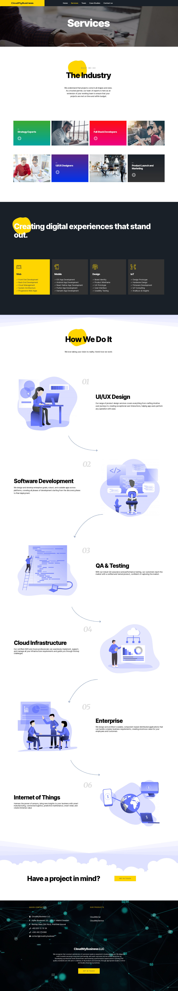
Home (65, 3)
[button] (125, 878)
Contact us (108, 3)
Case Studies (94, 3)
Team (83, 3)
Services (74, 3)
